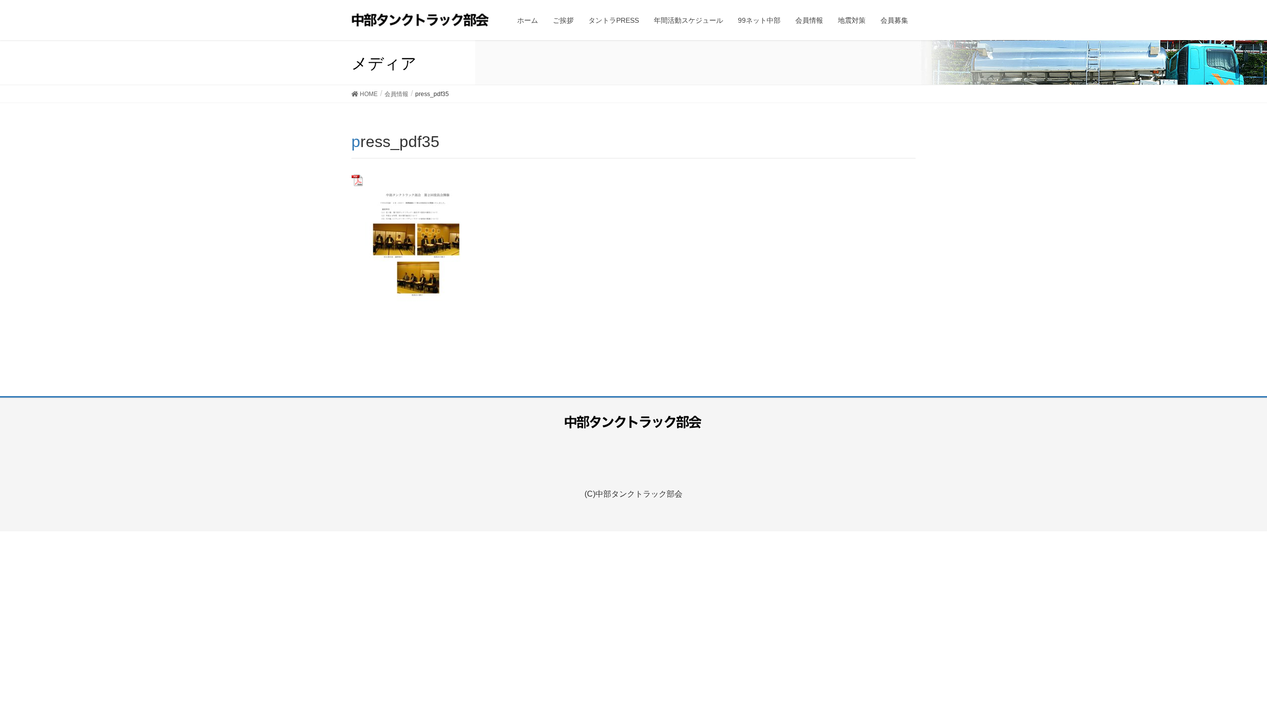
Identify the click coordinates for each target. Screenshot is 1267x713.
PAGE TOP (1241, 678)
